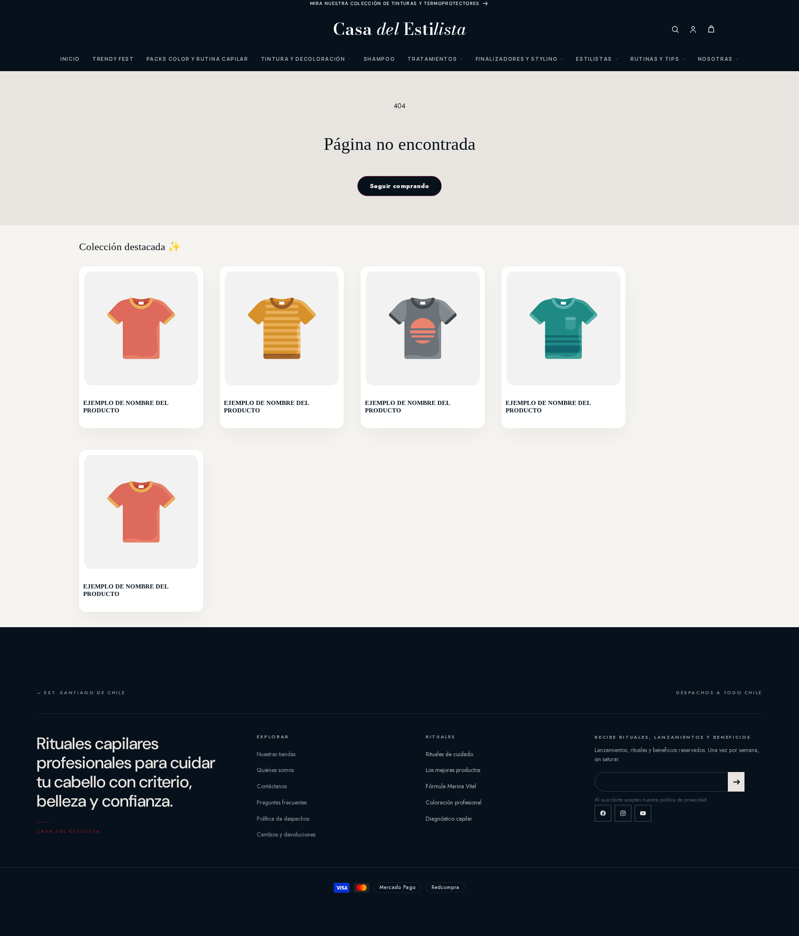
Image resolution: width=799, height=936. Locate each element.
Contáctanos (272, 786)
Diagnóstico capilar (449, 818)
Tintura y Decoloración (303, 58)
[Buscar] (675, 29)
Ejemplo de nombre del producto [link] (125, 407)
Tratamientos (432, 58)
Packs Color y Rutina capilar (197, 58)
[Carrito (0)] (711, 29)
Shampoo (379, 58)
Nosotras (715, 58)
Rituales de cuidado (449, 754)
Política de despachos (283, 818)
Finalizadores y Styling (517, 58)
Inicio (70, 58)
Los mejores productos (453, 770)
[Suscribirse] (736, 782)
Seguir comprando (399, 186)
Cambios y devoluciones (286, 834)
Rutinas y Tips (655, 58)
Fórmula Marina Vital (451, 786)
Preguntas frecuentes (282, 802)
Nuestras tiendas (276, 754)
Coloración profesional (453, 802)
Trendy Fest (113, 58)
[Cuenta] (693, 29)
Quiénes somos (275, 770)
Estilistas (594, 58)
